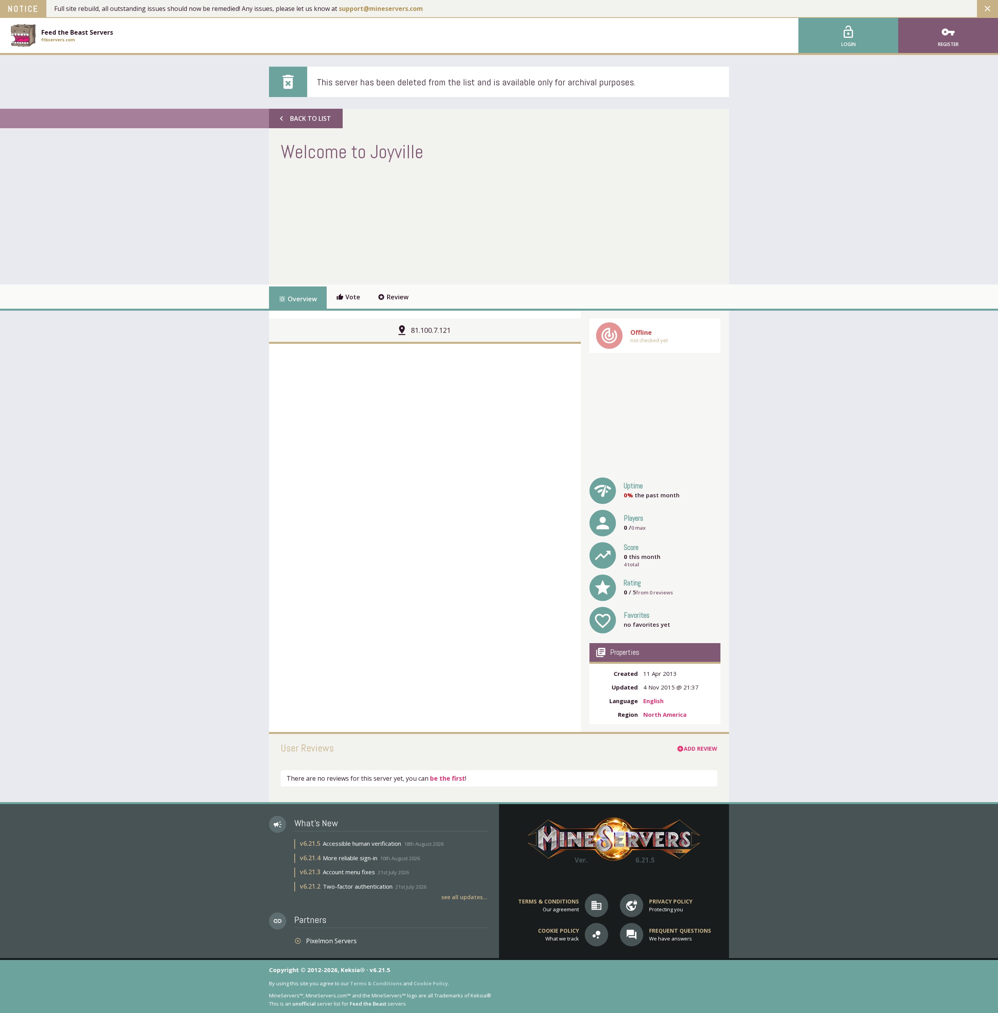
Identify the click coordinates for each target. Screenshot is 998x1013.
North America (665, 714)
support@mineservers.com (381, 8)
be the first (447, 778)
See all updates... (464, 897)
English (653, 701)
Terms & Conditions (376, 983)
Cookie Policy (431, 983)
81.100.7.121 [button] (431, 330)
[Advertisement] (422, 222)
